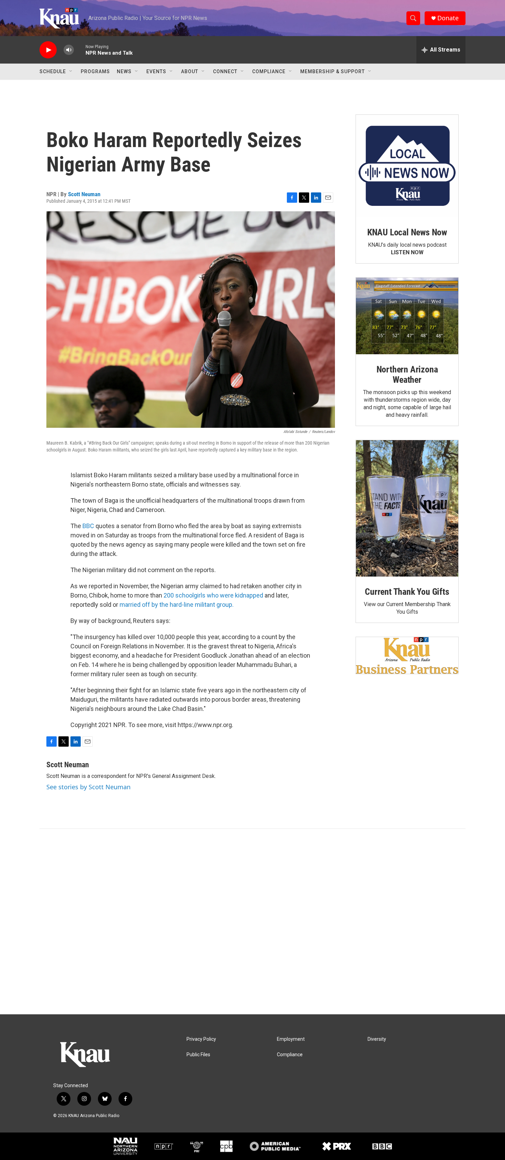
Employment (291, 1039)
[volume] (69, 50)
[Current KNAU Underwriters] (407, 655)
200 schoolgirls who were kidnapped (214, 595)
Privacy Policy (201, 1039)
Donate (448, 18)
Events (156, 71)
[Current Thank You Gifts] (407, 508)
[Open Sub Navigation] (71, 71)
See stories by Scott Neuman (88, 787)
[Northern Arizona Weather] (407, 316)
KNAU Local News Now (407, 232)
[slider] (80, 49)
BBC (88, 525)
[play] (48, 50)
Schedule (53, 71)
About (189, 71)
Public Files (198, 1054)
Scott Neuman (84, 194)
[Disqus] (252, 921)
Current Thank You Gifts (407, 592)
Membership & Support (332, 71)
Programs (95, 71)
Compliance (268, 71)
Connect (225, 71)
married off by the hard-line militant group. (177, 604)
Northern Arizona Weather (407, 374)
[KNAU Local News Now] (407, 166)
